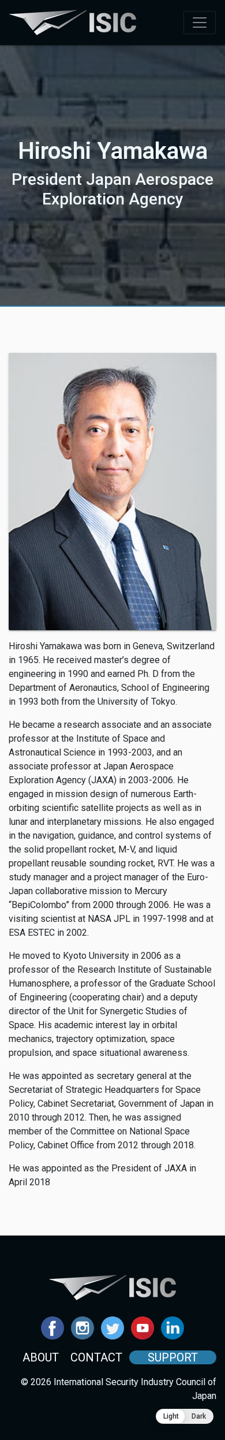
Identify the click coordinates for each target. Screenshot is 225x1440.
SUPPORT (173, 1357)
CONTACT (96, 1357)
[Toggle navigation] (199, 22)
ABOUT (40, 1357)
